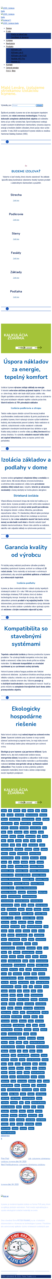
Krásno (35, 1025)
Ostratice (14, 1021)
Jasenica (19, 1004)
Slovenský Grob (30, 836)
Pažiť (41, 1016)
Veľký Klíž (45, 1012)
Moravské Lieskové (42, 1047)
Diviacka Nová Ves (7, 986)
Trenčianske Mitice (7, 901)
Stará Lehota (31, 1038)
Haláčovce (5, 1124)
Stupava (36, 849)
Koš (10, 974)
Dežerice (38, 1124)
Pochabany (5, 1111)
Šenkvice (12, 836)
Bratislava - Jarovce (7, 871)
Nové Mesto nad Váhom (37, 1042)
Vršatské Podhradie (23, 1077)
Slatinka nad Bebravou (38, 1102)
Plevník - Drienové (23, 999)
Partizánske (5, 1021)
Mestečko (11, 935)
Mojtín (3, 935)
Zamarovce (22, 892)
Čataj (44, 828)
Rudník (35, 1064)
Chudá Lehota (30, 1120)
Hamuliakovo (24, 828)
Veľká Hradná (43, 892)
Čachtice (22, 1059)
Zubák (46, 926)
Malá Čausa (13, 969)
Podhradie (43, 956)
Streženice (26, 931)
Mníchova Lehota (14, 913)
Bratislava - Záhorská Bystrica (39, 871)
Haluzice (44, 1055)
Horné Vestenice (44, 978)
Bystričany (38, 986)
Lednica (4, 939)
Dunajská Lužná (35, 828)
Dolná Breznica (17, 944)
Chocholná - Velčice (28, 918)
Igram (16, 823)
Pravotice (40, 1107)
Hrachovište (5, 1055)
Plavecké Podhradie (7, 858)
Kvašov (24, 939)
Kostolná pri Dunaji (28, 819)
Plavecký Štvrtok (22, 853)
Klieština (11, 1004)
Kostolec (4, 1004)
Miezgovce (14, 1115)
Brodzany (43, 1029)
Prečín (27, 995)
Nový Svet (10, 815)
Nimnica (41, 931)
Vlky (10, 810)
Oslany (4, 961)
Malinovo (4, 819)
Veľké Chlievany (41, 1094)
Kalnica (39, 1051)
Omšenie (29, 909)
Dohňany (27, 944)
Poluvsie (35, 956)
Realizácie (10, 43)
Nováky (25, 961)
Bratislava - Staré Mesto (9, 892)
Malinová (4, 969)
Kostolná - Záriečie (7, 918)
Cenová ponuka (12, 67)
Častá (39, 840)
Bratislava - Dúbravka (39, 875)
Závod (24, 845)
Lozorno (4, 862)
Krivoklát (46, 1081)
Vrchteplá (12, 991)
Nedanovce (23, 1021)
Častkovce (14, 1059)
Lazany (4, 974)
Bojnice (46, 986)
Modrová (12, 1051)
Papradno (34, 999)
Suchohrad (28, 849)
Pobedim (19, 1042)
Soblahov (30, 905)
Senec (37, 810)
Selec (3, 909)
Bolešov (43, 1089)
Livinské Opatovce (19, 1025)
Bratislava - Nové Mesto (22, 883)
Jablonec (18, 840)
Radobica (4, 956)
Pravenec (20, 956)
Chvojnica (4, 995)
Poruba (28, 956)
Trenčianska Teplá (7, 905)
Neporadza (37, 909)
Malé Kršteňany (6, 1025)
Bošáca (4, 1064)
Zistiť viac (16, 200)
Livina (28, 1025)
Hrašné (19, 1072)
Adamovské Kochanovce (34, 926)
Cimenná (15, 1128)
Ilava (33, 1085)
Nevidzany (31, 965)
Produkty (9, 46)
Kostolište (24, 862)
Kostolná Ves (17, 974)
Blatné (10, 832)
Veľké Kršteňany (16, 1016)
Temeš (46, 948)
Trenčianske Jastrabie (22, 901)
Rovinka (44, 810)
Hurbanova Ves (37, 823)
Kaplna (38, 819)
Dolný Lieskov (28, 1008)
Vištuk (26, 832)
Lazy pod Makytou (14, 939)
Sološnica (4, 853)
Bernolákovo (18, 832)
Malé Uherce (39, 1021)
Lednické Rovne (39, 935)
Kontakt (9, 64)
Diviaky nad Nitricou (42, 982)
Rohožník (12, 853)
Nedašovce (5, 1115)
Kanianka (41, 974)
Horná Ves (5, 982)
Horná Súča (22, 922)
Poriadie (4, 1068)
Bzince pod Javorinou (33, 1059)
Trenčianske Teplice (14, 896)
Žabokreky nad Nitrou (33, 1012)
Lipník (21, 969)
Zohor (18, 845)
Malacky (43, 858)
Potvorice (4, 1042)
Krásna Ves (20, 1120)
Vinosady (33, 832)
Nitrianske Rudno (7, 965)
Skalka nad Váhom (41, 905)
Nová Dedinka (19, 815)
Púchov (34, 931)
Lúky (30, 935)
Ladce (39, 1081)
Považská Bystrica (36, 995)
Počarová (12, 999)
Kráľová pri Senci (15, 819)
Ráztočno (39, 952)
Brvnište (15, 1012)
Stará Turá (22, 1038)
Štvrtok (17, 905)
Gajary (4, 866)
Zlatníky (23, 1094)
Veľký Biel (17, 810)
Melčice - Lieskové (27, 913)
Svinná (24, 905)
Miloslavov (43, 815)
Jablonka (12, 1072)
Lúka (19, 1051)
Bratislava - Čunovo (22, 871)
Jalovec (21, 978)
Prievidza (12, 956)
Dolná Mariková (39, 1008)
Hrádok (13, 1055)
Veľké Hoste (5, 1098)
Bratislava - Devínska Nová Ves (11, 879)
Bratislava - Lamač (7, 875)
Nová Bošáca (30, 1047)
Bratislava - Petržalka (36, 866)
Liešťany (28, 969)
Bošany (4, 1034)
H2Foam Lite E (17, 52)
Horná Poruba (42, 1085)
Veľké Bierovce (32, 892)
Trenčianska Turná (36, 901)
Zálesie (4, 810)
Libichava (4, 1120)
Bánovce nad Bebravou (8, 1132)
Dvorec (12, 1124)
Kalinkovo (46, 819)
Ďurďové (10, 1008)
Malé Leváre (34, 858)
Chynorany (27, 1029)
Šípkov (27, 1102)
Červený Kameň (26, 1089)
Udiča (19, 991)
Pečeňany (22, 1111)
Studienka (44, 849)
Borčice (36, 1089)
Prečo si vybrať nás (19, 34)
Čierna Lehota (6, 1128)
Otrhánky (30, 1111)
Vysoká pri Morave (7, 849)
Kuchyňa (16, 862)
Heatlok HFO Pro (18, 58)
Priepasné (43, 1064)
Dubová (26, 840)
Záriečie (4, 931)
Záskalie (4, 991)
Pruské (13, 1081)
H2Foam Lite (16, 49)
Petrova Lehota (11, 909)
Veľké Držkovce (15, 1098)
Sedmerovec (5, 1081)
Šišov (21, 1102)
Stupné (33, 991)
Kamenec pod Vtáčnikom (9, 978)
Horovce (31, 939)
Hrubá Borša (14, 828)
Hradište (35, 1029)
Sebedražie (17, 952)
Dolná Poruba (15, 926)
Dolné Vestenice (23, 982)
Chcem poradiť (26, 348)
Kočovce (32, 1051)
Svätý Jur (20, 836)
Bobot (23, 926)
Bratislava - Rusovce (22, 866)
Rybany (19, 1107)
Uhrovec (39, 1098)
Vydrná (11, 931)
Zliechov (12, 1077)
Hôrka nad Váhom (23, 1055)
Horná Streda (35, 1055)
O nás (8, 31)
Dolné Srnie (5, 1059)
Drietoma (38, 922)
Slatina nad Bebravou (8, 1107)
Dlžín (32, 982)
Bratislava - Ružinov (8, 888)
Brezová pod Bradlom (38, 1072)
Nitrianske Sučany (42, 961)
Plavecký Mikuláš (35, 853)
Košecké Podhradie (7, 1085)
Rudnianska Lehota (28, 952)
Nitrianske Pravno (20, 965)
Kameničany (25, 1085)
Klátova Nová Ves (7, 1029)
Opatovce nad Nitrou (14, 961)
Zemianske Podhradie (15, 1034)
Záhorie (42, 845)
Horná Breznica (40, 939)
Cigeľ (30, 986)
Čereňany (18, 986)
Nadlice (31, 1021)
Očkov (26, 1042)
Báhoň (12, 845)
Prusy (33, 1107)
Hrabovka (40, 918)
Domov (9, 28)
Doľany (33, 840)
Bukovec (26, 1072)
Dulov (3, 1089)
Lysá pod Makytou (21, 935)
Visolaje (18, 931)
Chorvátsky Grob (25, 823)
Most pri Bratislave (31, 815)
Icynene (9, 40)
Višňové (26, 1034)
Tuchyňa (34, 1077)
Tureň (23, 810)
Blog (13, 70)
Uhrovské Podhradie (28, 1098)
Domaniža (18, 1008)
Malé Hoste (22, 1115)
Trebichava (5, 1102)
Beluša (35, 944)
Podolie (12, 1042)
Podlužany (14, 1111)
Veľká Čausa (20, 948)
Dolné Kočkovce (6, 944)
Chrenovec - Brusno (31, 978)
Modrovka (4, 1051)
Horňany (13, 922)
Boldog (3, 832)
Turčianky (26, 1016)
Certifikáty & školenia (20, 37)
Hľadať (39, 105)
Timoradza (14, 1102)
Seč (10, 952)
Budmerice (5, 845)
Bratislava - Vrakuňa (37, 883)
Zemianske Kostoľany (8, 948)
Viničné (41, 832)
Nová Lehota (20, 1047)
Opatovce (21, 909)
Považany (40, 1038)
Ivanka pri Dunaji (7, 823)
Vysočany (31, 1094)
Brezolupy (23, 1128)
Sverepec (26, 991)
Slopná (40, 991)
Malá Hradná (32, 1115)
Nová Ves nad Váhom (8, 1047)
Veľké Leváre (18, 849)
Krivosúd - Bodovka (40, 913)
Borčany (31, 1128)
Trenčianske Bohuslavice (9, 1038)
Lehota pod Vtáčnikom (40, 969)
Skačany (34, 1016)
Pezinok (45, 836)
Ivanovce (17, 918)
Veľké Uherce (5, 1016)
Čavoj (25, 986)
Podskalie (4, 999)
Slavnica (41, 1077)
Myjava (28, 1068)
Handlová (13, 982)
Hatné (3, 1008)
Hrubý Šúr (5, 828)
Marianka (25, 858)
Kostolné (4, 1072)
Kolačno (42, 1025)
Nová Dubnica (22, 1081)
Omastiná (39, 1111)
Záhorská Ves (33, 845)
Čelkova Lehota (6, 1012)
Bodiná (22, 1012)
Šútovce (4, 952)
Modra (3, 840)
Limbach (10, 840)
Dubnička (20, 1124)
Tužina (39, 948)
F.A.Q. (8, 70)
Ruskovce (26, 1107)
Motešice (4, 913)
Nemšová (46, 909)
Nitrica (32, 961)
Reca (3, 815)
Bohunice (4, 1094)
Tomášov (30, 810)
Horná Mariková (40, 1004)
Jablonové (40, 862)
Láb (10, 862)
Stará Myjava (26, 1064)
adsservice (5, 1135)
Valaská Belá (31, 948)
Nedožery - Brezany (42, 965)
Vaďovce (33, 1034)
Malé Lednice (43, 999)
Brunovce (45, 1059)
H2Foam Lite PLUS (19, 55)
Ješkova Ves (18, 1029)
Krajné (34, 1068)
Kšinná (12, 1120)
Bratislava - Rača (7, 883)
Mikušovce (32, 1081)
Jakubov (32, 862)
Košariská (42, 1068)
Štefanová (4, 836)
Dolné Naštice (29, 1124)
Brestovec (4, 1077)
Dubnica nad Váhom (14, 1089)
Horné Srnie (5, 922)
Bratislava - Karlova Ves (23, 875)
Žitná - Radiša (14, 1094)
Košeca (17, 1085)
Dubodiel (30, 922)
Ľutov (40, 1115)
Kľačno (34, 974)
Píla (39, 836)
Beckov (11, 1064)
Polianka (11, 1068)
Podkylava (20, 1068)
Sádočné (12, 995)
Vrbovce (17, 1064)
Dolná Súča (5, 926)
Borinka (10, 866)
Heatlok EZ (15, 61)
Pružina (20, 995)
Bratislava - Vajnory (42, 879)
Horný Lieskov (29, 1004)
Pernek (18, 858)
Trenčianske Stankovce (29, 896)
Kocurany (26, 974)
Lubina (25, 1051)
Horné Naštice (41, 1120)
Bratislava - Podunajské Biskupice (26, 888)
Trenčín (4, 896)
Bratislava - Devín (28, 879)
